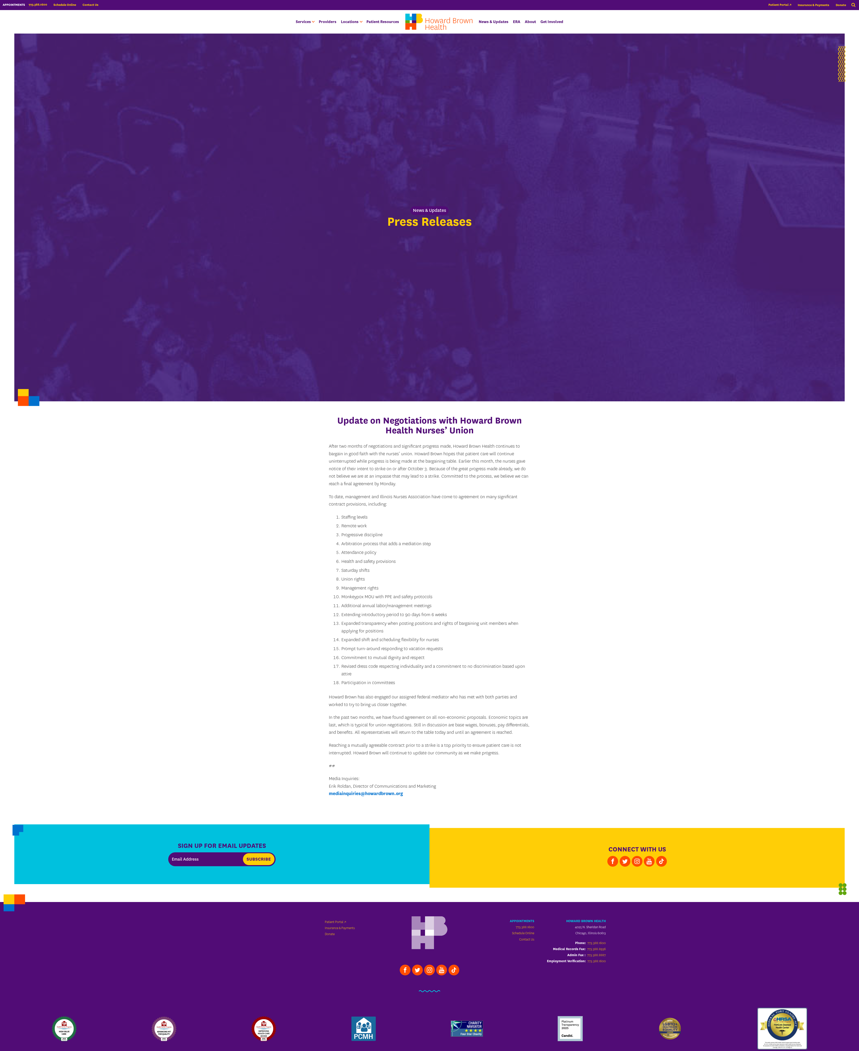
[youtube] (649, 861)
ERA (516, 21)
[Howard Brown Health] (429, 933)
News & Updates (493, 21)
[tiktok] (661, 861)
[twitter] (625, 861)
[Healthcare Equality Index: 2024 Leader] (670, 1029)
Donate (841, 5)
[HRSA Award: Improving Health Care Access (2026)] (264, 1029)
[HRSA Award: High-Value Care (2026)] (64, 1029)
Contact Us (90, 5)
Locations (350, 21)
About (530, 21)
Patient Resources (382, 21)
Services (303, 21)
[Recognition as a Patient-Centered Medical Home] (363, 1029)
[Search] (853, 5)
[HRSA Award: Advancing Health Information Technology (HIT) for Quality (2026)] (164, 1029)
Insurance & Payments (813, 5)
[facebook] (612, 861)
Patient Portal (778, 5)
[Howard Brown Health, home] (439, 22)
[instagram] (637, 861)
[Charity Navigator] (467, 1028)
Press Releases (429, 222)
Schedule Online (64, 5)
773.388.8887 (596, 955)
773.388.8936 (596, 949)
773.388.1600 (525, 927)
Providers (327, 21)
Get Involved (551, 21)
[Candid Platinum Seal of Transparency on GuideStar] (570, 1029)
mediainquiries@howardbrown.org (366, 793)
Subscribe (259, 859)
